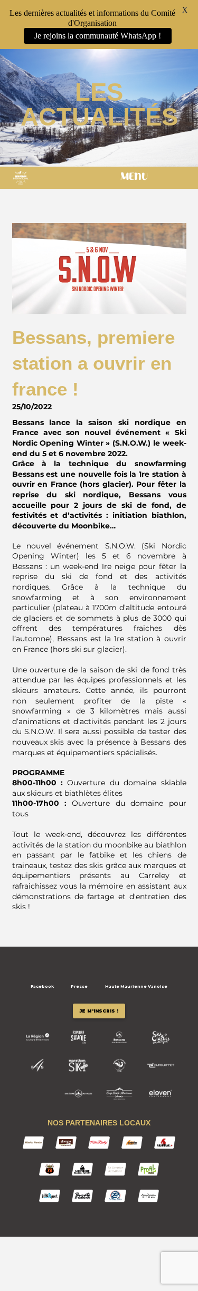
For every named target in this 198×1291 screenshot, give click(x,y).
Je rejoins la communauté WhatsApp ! (97, 35)
